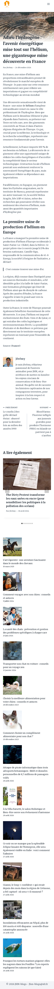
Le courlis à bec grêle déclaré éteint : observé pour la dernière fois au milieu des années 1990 (12, 418)
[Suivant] (47, 490)
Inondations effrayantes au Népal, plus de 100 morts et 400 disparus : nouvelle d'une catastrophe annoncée (25, 926)
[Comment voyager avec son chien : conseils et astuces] (27, 581)
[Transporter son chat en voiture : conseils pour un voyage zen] (27, 650)
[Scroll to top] (47, 985)
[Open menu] (48, 4)
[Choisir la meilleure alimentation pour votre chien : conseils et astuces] (27, 685)
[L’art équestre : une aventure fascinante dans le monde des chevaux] (27, 547)
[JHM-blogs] (8, 4)
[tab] (22, 523)
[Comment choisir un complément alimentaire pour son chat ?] (27, 720)
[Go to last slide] (7, 490)
